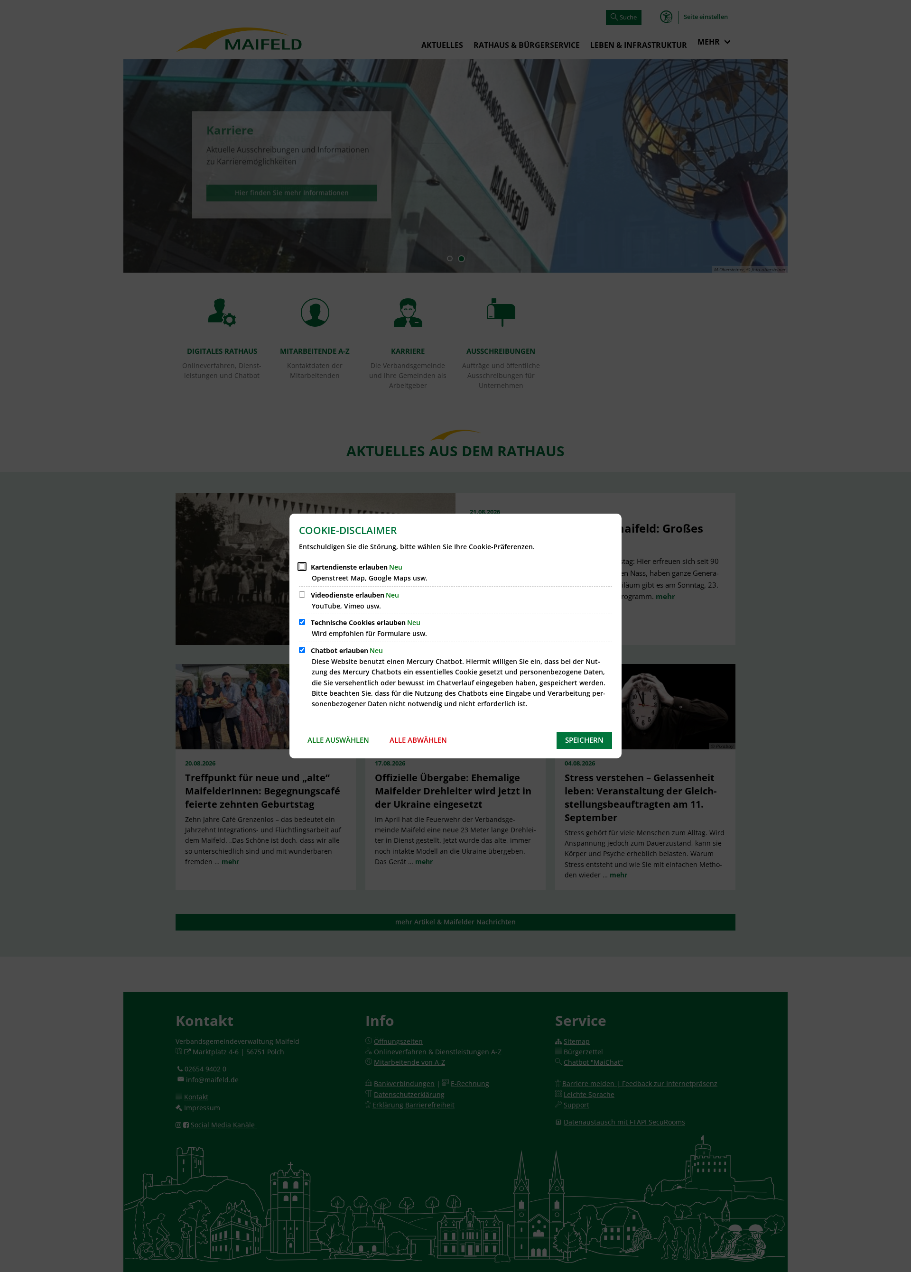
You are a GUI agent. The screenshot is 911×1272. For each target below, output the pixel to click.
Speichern (584, 740)
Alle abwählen (418, 740)
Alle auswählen (338, 740)
